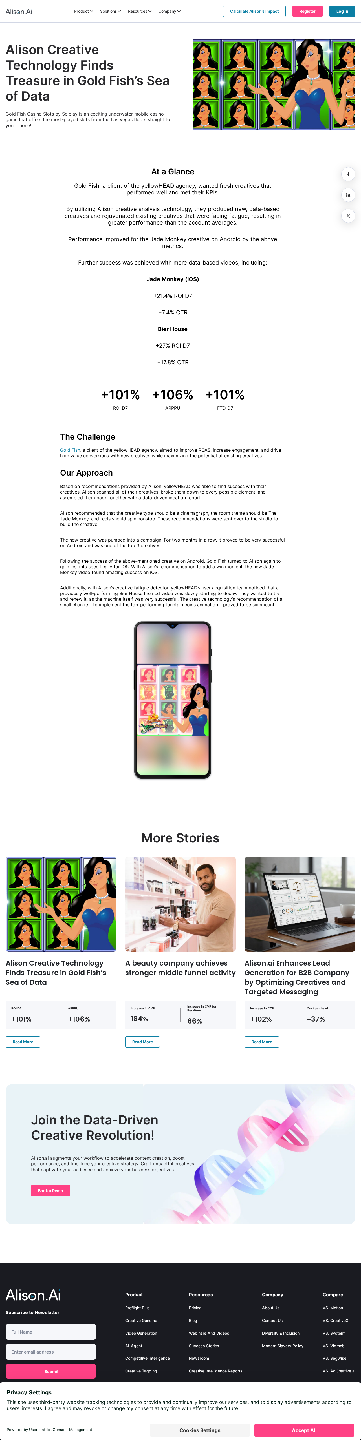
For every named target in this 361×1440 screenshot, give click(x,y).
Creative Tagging (141, 1370)
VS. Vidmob (334, 1345)
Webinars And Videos (209, 1333)
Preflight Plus (137, 1307)
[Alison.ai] (19, 11)
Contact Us (272, 1320)
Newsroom (199, 1358)
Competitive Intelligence (147, 1358)
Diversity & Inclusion (281, 1333)
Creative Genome (141, 1320)
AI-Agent (133, 1345)
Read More (23, 1041)
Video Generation (141, 1333)
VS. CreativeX (335, 1320)
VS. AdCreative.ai (339, 1370)
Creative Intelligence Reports (216, 1370)
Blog (193, 1320)
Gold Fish (70, 450)
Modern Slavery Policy (282, 1345)
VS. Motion (333, 1307)
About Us (270, 1307)
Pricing (195, 1307)
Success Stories (204, 1345)
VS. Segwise (334, 1358)
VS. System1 (334, 1333)
